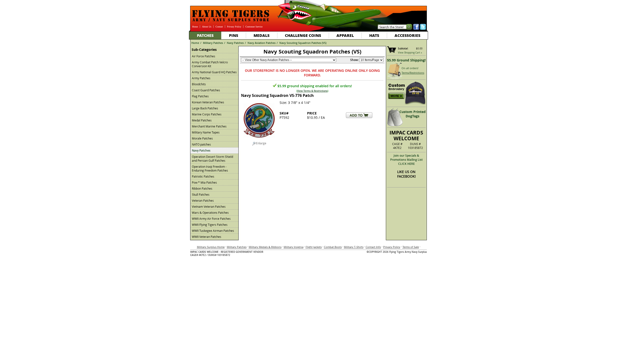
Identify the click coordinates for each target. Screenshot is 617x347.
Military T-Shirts (353, 247)
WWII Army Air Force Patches (211, 218)
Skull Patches (200, 194)
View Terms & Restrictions (312, 91)
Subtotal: (403, 48)
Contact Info (373, 247)
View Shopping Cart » (410, 52)
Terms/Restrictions (413, 72)
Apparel (345, 35)
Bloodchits (199, 84)
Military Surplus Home (211, 247)
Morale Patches (202, 138)
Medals (261, 35)
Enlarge (261, 143)
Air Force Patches (203, 56)
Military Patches (213, 43)
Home (195, 26)
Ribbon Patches (202, 188)
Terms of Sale (410, 247)
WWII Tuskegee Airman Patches (213, 231)
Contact (219, 26)
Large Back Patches (205, 108)
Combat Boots (333, 247)
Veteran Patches (203, 200)
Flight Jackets (314, 247)
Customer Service (253, 26)
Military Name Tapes (206, 132)
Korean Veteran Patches (208, 102)
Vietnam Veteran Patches (209, 206)
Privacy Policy (234, 26)
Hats (374, 35)
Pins (233, 35)
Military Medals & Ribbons (265, 247)
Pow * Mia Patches (204, 182)
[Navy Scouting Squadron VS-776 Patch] (259, 139)
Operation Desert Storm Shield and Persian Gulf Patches (212, 158)
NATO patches (201, 144)
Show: (354, 60)
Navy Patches (235, 43)
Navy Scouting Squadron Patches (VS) (302, 43)
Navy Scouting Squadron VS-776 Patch (277, 95)
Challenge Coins (303, 35)
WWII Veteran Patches (206, 237)
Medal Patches (202, 120)
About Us (206, 26)
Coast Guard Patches (206, 90)
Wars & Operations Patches (210, 212)
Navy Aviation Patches (261, 43)
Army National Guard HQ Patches (214, 72)
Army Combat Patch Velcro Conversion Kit (210, 64)
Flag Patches (200, 96)
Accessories (407, 35)
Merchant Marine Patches (209, 126)
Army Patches (201, 78)
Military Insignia (293, 247)
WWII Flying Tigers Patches (210, 225)
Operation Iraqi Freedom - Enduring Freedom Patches (210, 168)
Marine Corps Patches (206, 114)
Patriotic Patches (203, 176)
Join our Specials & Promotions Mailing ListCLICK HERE (406, 159)
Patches (205, 35)
